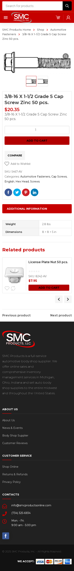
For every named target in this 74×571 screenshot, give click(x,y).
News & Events (12, 428)
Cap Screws (59, 176)
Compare (15, 155)
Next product (61, 315)
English (9, 181)
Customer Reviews (15, 443)
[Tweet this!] (17, 192)
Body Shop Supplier (15, 435)
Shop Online (10, 466)
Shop (40, 29)
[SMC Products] (21, 17)
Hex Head (22, 181)
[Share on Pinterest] (26, 192)
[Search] (67, 5)
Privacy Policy (11, 482)
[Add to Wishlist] (7, 288)
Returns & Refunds (15, 474)
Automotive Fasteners (35, 176)
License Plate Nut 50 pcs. (48, 262)
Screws (35, 181)
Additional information (27, 208)
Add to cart (37, 140)
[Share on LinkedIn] (34, 192)
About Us (8, 420)
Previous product (16, 315)
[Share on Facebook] (8, 192)
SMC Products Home (16, 29)
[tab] (37, 208)
